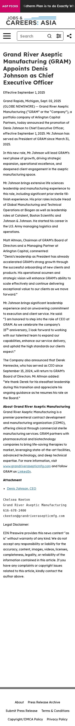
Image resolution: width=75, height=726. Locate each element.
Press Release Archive (44, 702)
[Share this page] (69, 36)
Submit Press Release (22, 711)
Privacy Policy (57, 719)
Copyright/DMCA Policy (25, 719)
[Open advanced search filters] (58, 36)
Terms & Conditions (55, 711)
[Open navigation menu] (7, 36)
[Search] (49, 36)
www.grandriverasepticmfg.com (27, 466)
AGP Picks (10, 6)
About (19, 702)
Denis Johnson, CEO (21, 488)
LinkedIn (24, 471)
